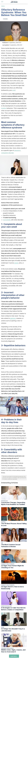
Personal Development (7, 648)
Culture (3, 6)
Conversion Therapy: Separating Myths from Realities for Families (13, 503)
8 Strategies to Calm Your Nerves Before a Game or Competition (13, 609)
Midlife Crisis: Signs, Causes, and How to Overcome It (13, 651)
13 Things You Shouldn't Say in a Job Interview (13, 630)
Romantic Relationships (7, 564)
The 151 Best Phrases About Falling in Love (14, 524)
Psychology (4, 500)
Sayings (3, 521)
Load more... (14, 656)
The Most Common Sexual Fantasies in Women (10, 545)
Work (2, 627)
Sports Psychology (6, 606)
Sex (2, 543)
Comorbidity (7, 220)
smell (13, 90)
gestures (13, 318)
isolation (3, 108)
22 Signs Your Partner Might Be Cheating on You (12, 566)
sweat (16, 263)
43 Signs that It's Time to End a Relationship (12, 588)
